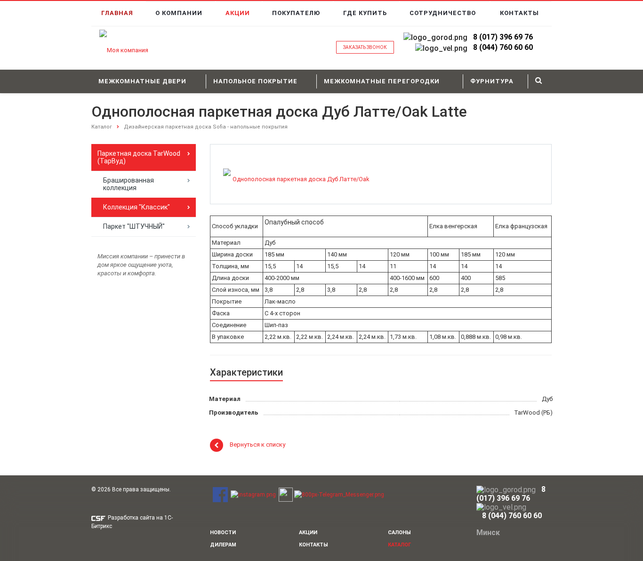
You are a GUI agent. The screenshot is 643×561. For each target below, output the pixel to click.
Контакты (519, 12)
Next (358, 173)
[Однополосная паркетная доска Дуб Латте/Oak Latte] (297, 179)
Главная (117, 12)
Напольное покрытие (255, 81)
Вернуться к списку (257, 445)
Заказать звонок (365, 47)
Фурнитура (492, 81)
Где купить (365, 12)
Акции (237, 12)
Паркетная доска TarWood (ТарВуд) (138, 157)
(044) (488, 47)
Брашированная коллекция (128, 184)
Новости (223, 532)
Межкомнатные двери (142, 81)
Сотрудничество (443, 12)
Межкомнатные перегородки (382, 81)
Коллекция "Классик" (136, 207)
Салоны (399, 532)
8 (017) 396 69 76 (503, 36)
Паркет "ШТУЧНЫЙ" (134, 226)
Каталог (101, 127)
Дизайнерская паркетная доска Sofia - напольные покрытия (206, 127)
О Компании (178, 12)
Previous (237, 173)
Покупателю (296, 12)
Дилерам (223, 545)
